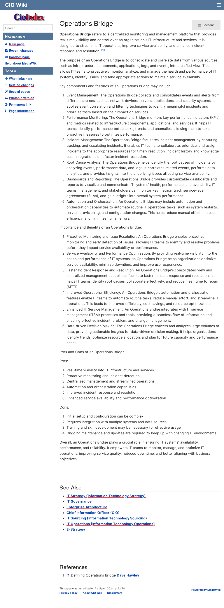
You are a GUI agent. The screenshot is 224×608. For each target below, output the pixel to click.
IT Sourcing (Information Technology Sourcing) (106, 518)
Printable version (21, 98)
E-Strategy (75, 529)
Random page (19, 57)
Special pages (19, 91)
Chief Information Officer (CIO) (93, 512)
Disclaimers (114, 592)
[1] (103, 50)
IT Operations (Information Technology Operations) (110, 524)
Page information (22, 110)
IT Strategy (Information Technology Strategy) (106, 496)
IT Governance (79, 501)
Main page (16, 44)
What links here (20, 78)
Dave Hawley (128, 575)
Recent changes (21, 50)
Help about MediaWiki (21, 63)
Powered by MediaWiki (205, 589)
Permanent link (20, 104)
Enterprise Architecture (86, 507)
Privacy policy (68, 592)
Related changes (21, 85)
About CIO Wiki (92, 592)
